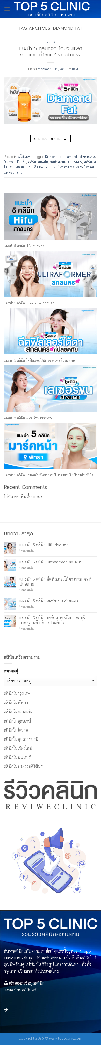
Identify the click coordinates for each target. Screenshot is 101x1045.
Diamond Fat (54, 156)
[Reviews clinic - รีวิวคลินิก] (52, 9)
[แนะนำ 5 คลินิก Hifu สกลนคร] (50, 216)
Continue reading (50, 139)
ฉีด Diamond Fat (45, 167)
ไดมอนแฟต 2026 (71, 167)
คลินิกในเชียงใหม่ (18, 748)
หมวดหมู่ (11, 670)
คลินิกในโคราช (16, 730)
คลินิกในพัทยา (16, 702)
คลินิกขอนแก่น (38, 161)
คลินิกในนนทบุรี (17, 757)
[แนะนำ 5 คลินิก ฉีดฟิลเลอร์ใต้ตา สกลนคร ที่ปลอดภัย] (50, 331)
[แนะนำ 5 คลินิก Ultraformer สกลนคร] (50, 274)
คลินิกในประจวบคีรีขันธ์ (23, 766)
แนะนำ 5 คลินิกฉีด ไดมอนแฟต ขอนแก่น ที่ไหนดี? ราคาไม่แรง (50, 52)
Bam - (76, 69)
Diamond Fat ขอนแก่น (79, 156)
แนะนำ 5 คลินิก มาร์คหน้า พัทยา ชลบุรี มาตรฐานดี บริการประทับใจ (48, 475)
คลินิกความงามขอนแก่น (66, 161)
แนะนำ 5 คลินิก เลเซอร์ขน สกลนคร (28, 418)
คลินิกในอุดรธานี (17, 721)
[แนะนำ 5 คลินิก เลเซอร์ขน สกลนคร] (50, 388)
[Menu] (7, 9)
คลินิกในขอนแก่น (18, 711)
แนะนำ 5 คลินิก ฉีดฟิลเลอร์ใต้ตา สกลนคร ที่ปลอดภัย (39, 360)
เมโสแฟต (50, 42)
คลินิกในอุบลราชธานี (21, 739)
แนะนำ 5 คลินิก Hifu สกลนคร (24, 245)
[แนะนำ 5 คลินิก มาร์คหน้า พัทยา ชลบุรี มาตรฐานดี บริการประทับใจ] (50, 446)
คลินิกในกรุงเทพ (17, 693)
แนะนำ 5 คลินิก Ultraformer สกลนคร (29, 303)
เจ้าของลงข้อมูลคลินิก (27, 983)
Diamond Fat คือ (15, 161)
